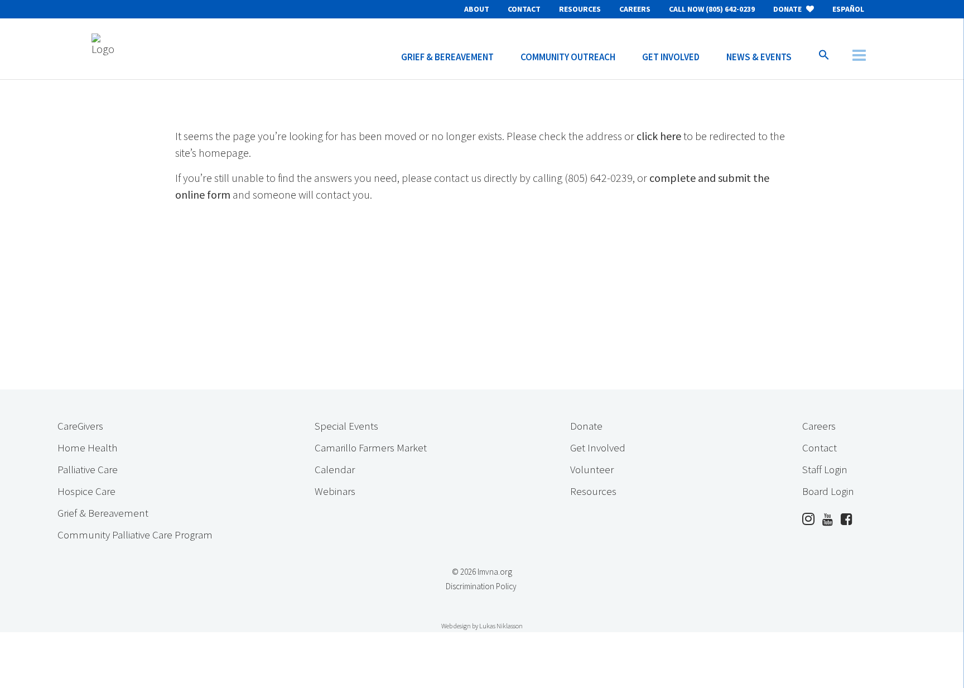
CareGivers (80, 425)
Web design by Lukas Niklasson (482, 626)
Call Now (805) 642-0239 (712, 9)
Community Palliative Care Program (135, 534)
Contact (524, 9)
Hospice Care (86, 491)
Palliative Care (87, 469)
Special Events (346, 425)
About (476, 9)
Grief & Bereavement (102, 512)
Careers (634, 9)
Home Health (87, 447)
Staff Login (824, 469)
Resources (580, 9)
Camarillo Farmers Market (371, 447)
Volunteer (592, 469)
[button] (824, 48)
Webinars (335, 491)
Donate (788, 9)
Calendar (335, 469)
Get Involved (597, 447)
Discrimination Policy (481, 586)
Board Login (828, 491)
